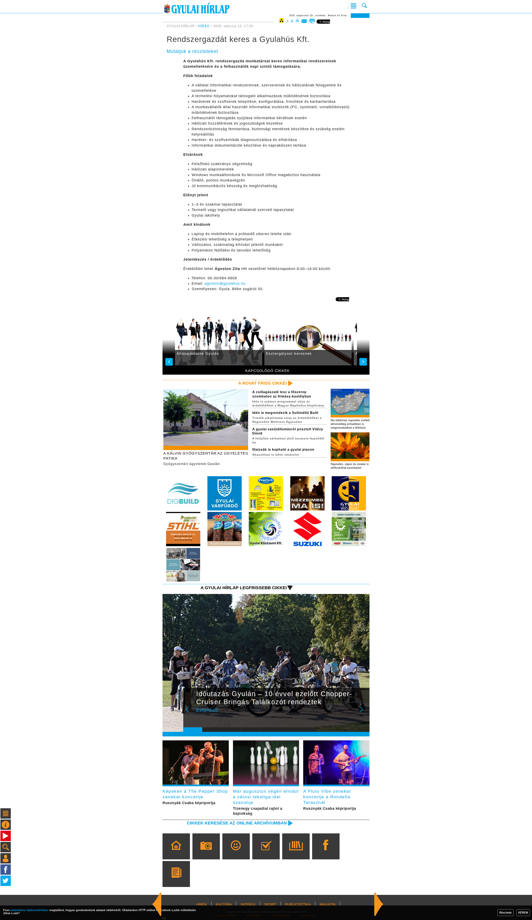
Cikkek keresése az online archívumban (237, 823)
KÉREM (523, 912)
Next (363, 712)
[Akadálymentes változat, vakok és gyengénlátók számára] (282, 21)
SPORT (270, 905)
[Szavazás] (266, 852)
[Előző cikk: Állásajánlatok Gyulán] (379, 904)
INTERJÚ (248, 905)
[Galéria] (206, 852)
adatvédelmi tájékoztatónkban (29, 910)
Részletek (505, 912)
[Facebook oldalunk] (326, 852)
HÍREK (204, 26)
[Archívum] (296, 852)
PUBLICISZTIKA (298, 905)
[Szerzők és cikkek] (176, 879)
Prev (189, 712)
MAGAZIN (327, 905)
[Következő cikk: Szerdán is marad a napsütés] (157, 904)
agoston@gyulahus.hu (225, 283)
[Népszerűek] (236, 852)
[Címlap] (176, 852)
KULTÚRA (224, 905)
